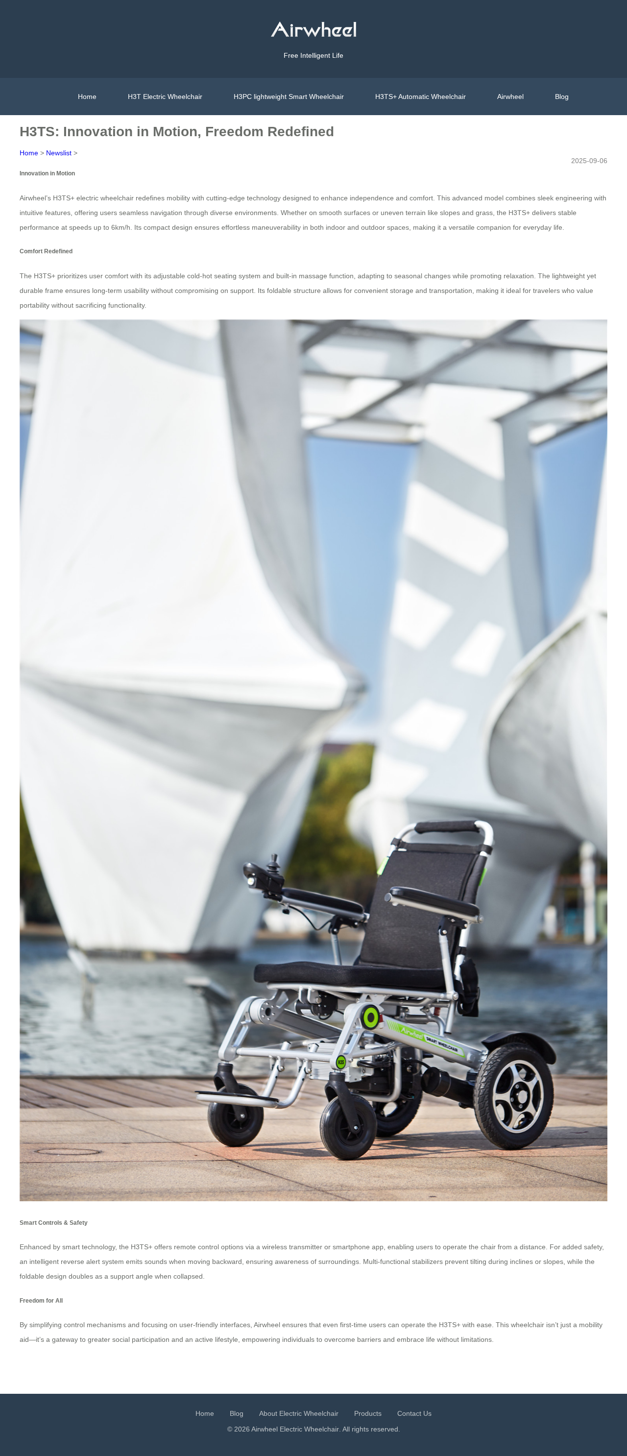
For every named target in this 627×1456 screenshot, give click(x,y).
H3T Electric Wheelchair (165, 96)
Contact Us (414, 1413)
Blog (562, 96)
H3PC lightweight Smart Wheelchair (289, 96)
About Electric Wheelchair (298, 1413)
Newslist (59, 153)
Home (87, 96)
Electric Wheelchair (309, 1429)
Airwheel (510, 96)
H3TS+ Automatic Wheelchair (420, 96)
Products (368, 1413)
